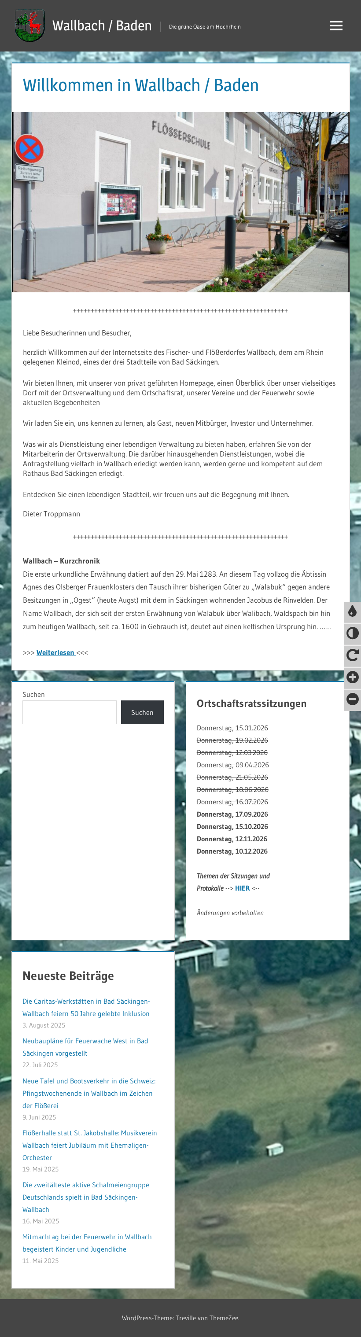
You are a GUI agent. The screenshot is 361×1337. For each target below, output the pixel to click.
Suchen (33, 694)
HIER (242, 888)
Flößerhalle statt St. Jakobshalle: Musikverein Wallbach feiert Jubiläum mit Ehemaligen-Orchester (89, 1145)
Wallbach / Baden (102, 25)
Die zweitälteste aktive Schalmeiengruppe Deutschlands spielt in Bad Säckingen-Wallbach (85, 1197)
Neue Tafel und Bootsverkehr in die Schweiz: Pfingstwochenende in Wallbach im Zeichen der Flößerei (88, 1093)
